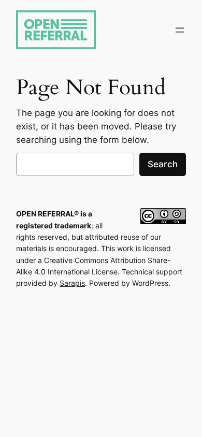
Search (163, 164)
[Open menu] (180, 30)
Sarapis (72, 283)
